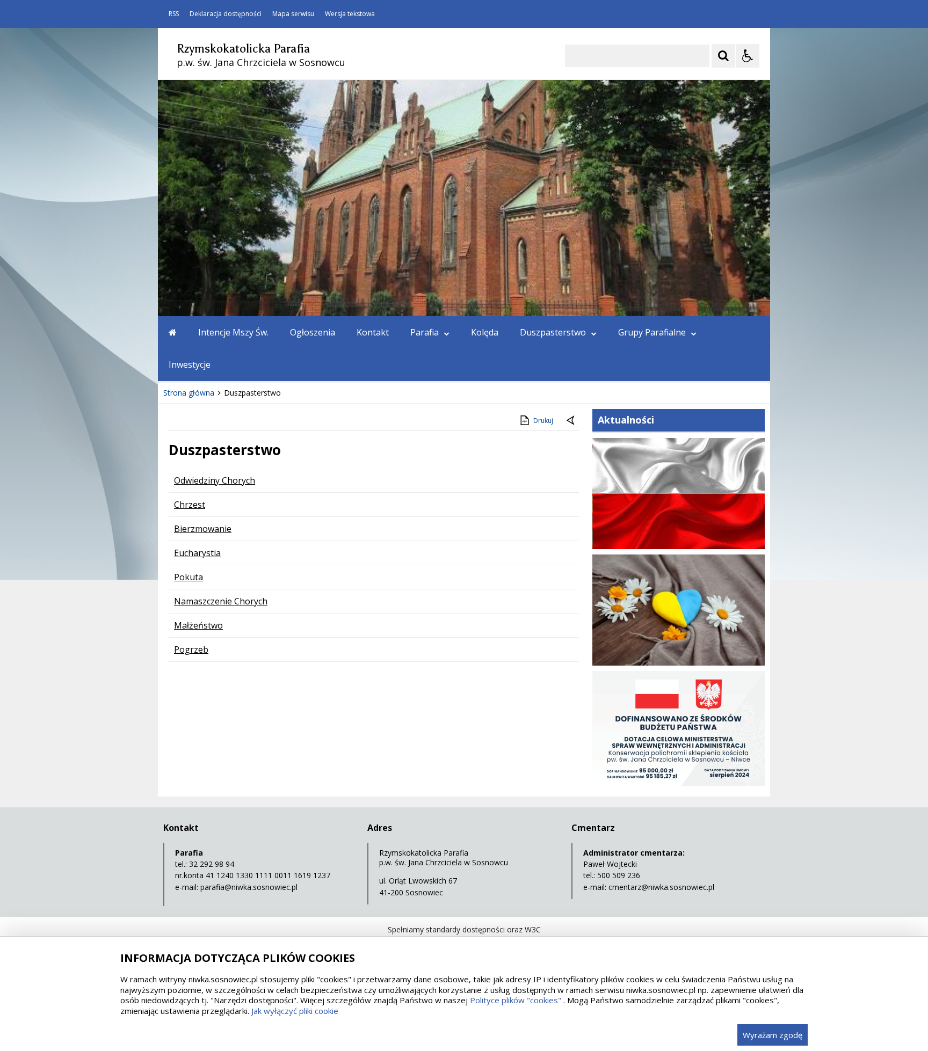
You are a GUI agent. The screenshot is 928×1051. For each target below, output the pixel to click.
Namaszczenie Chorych (220, 601)
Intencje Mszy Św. (233, 332)
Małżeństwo (198, 625)
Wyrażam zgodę (772, 1035)
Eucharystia (197, 553)
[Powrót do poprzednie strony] (571, 420)
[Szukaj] (723, 56)
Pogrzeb (191, 649)
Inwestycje (190, 364)
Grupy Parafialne (652, 332)
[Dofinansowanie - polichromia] (678, 783)
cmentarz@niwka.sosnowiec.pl (661, 887)
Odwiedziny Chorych (214, 480)
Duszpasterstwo (553, 332)
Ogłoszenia (312, 332)
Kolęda (484, 332)
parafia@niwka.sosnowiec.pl (249, 887)
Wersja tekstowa (350, 14)
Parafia (424, 332)
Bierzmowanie (202, 529)
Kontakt (373, 332)
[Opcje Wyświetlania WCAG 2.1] (747, 56)
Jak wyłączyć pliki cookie (294, 1010)
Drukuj (543, 420)
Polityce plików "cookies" (515, 1000)
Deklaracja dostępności (226, 14)
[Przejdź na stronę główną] (172, 332)
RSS (174, 14)
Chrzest (189, 504)
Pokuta (188, 577)
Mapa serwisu (293, 14)
